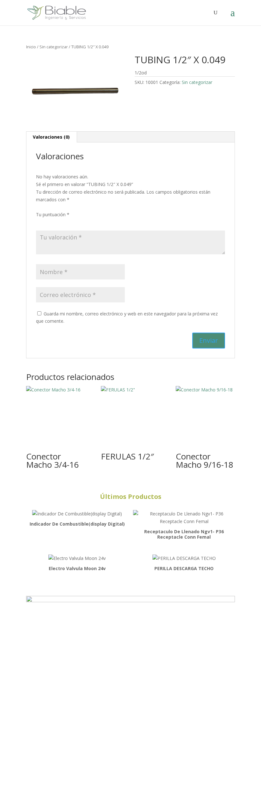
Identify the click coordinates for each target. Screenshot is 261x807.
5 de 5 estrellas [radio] (75, 222)
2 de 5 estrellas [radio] (49, 222)
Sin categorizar (53, 47)
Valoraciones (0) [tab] (51, 137)
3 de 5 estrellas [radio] (57, 222)
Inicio (31, 47)
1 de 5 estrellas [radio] (40, 222)
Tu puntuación (52, 214)
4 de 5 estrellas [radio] (66, 222)
